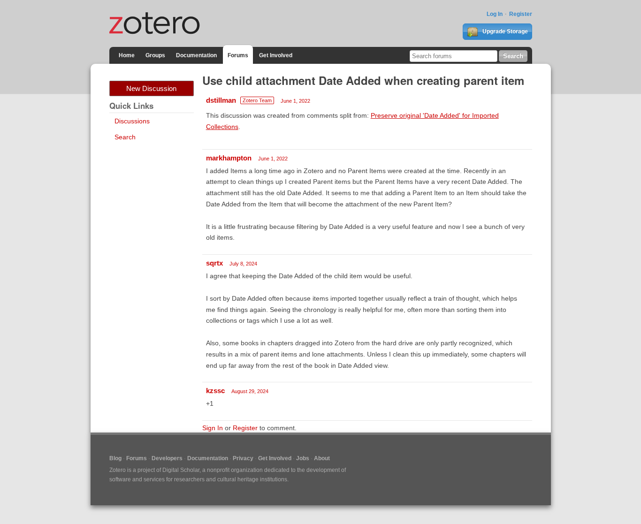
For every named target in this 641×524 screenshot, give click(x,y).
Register (520, 14)
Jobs (302, 458)
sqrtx (214, 263)
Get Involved (275, 55)
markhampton (229, 158)
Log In (495, 14)
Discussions (132, 121)
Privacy (243, 458)
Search (125, 137)
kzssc (215, 391)
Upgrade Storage (504, 31)
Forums (238, 55)
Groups (155, 55)
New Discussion (151, 88)
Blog (115, 458)
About (322, 458)
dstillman (221, 100)
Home (127, 55)
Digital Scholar (180, 470)
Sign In (212, 428)
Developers (167, 458)
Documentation (196, 55)
